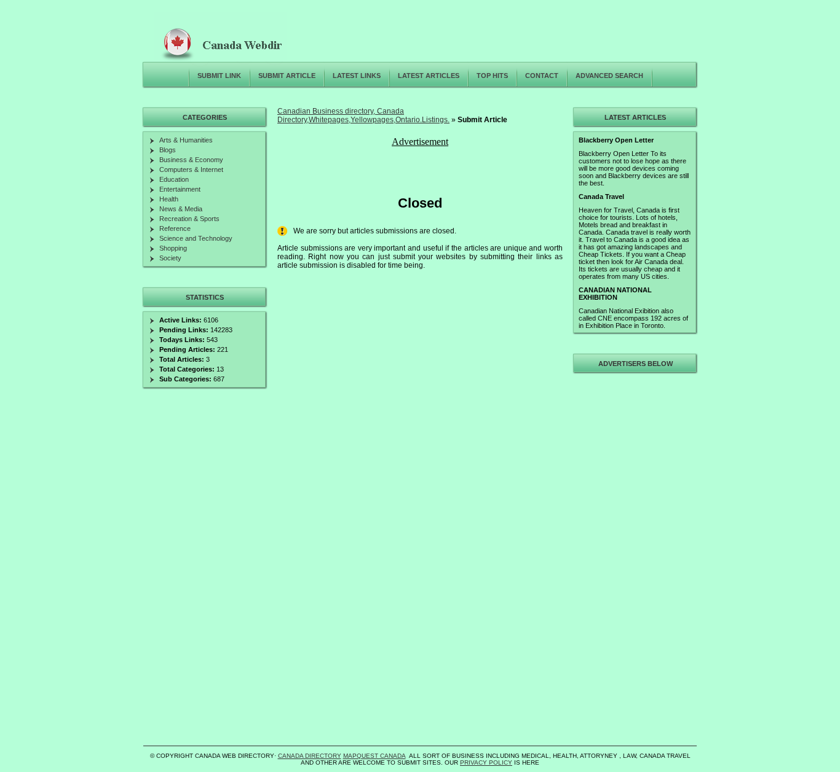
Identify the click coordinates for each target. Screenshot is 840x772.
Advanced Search (609, 75)
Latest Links (357, 75)
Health (168, 199)
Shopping (173, 248)
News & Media (180, 208)
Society (170, 258)
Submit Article (286, 75)
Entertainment (179, 189)
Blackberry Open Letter (616, 140)
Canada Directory (309, 755)
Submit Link (219, 75)
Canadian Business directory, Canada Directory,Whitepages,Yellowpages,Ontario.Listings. (363, 115)
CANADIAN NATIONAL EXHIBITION (615, 293)
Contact (541, 75)
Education (174, 179)
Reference (175, 228)
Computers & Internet (191, 169)
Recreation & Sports (189, 218)
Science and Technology (195, 238)
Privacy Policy (486, 762)
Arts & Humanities (186, 140)
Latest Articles (428, 75)
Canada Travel (601, 196)
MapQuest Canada (374, 755)
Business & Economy (191, 159)
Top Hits (492, 75)
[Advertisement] (633, 561)
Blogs (167, 150)
